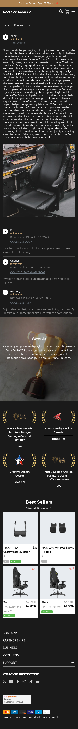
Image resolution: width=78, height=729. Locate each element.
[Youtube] (12, 682)
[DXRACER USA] (31, 12)
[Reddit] (39, 682)
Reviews (18, 25)
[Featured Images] (39, 180)
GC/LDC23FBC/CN (21, 241)
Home (6, 25)
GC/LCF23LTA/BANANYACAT (26, 272)
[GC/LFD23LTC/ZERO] (20, 582)
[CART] (67, 12)
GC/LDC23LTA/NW (21, 302)
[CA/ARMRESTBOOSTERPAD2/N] (57, 528)
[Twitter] (6, 682)
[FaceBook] (19, 682)
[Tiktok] (32, 682)
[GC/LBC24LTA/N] (57, 582)
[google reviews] (17, 698)
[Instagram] (25, 682)
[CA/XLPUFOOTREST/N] (20, 528)
